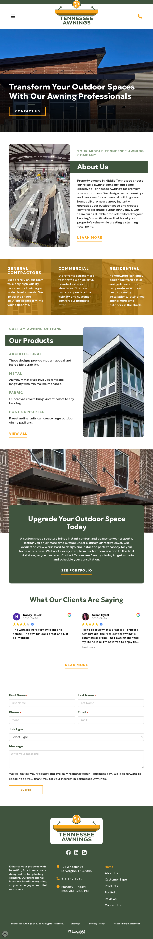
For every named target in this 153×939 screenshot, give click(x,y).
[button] (13, 16)
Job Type (16, 729)
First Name (18, 695)
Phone (15, 712)
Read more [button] (88, 647)
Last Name (87, 695)
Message (16, 746)
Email (83, 712)
